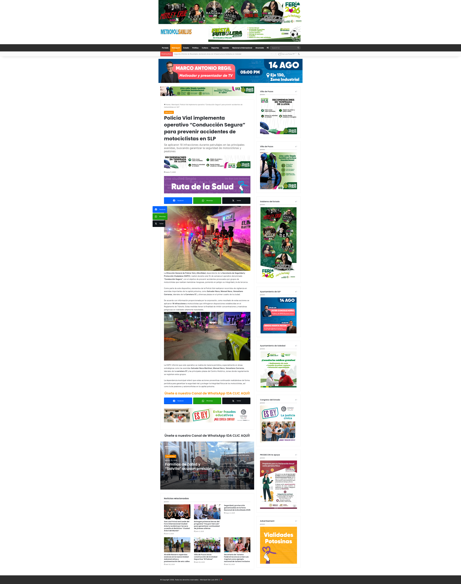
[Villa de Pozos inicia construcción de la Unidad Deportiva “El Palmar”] (207, 544)
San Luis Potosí (172, 456)
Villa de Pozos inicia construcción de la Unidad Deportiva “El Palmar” (205, 556)
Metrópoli (176, 48)
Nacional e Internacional (242, 48)
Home (167, 104)
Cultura (205, 48)
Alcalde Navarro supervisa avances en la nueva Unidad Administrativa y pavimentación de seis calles (177, 558)
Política (195, 48)
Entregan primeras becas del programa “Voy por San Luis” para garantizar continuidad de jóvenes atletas (207, 525)
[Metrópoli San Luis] (176, 32)
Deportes (215, 48)
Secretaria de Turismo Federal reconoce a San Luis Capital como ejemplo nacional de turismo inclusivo (237, 558)
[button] (207, 238)
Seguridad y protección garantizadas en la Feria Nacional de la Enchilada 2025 (237, 507)
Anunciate (259, 48)
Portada (165, 48)
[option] (207, 466)
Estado (186, 48)
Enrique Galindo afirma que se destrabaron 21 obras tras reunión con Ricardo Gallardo (190, 466)
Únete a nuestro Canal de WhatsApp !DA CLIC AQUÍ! (207, 393)
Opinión (225, 48)
